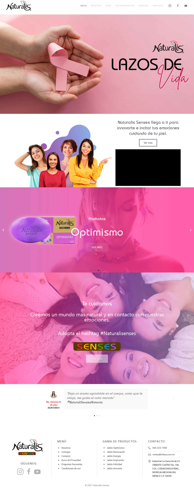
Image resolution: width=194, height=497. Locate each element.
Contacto (158, 6)
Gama (108, 6)
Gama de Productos (120, 441)
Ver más (97, 243)
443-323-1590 (159, 447)
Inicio (84, 6)
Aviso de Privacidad (71, 460)
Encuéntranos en (125, 6)
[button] (90, 270)
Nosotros (96, 6)
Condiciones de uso (71, 468)
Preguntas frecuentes (71, 464)
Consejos (143, 6)
